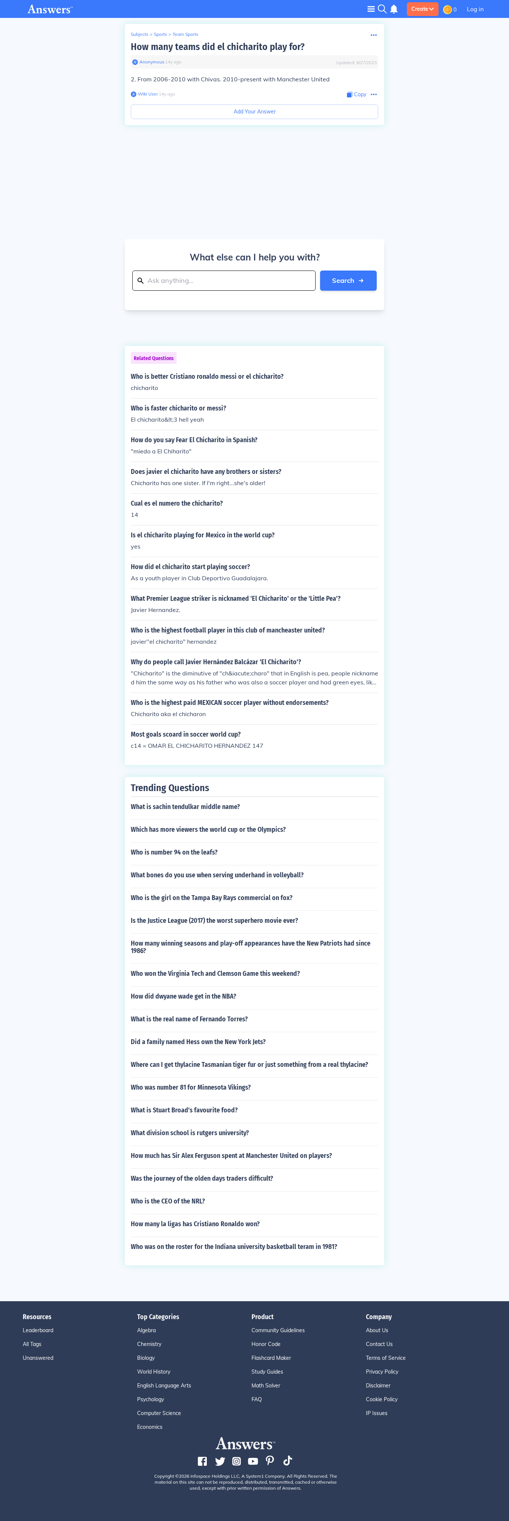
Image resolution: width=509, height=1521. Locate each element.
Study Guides (267, 1371)
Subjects (139, 34)
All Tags (32, 1344)
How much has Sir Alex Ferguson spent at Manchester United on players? (231, 1156)
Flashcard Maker (271, 1358)
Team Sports (185, 34)
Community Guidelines (278, 1330)
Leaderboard (38, 1330)
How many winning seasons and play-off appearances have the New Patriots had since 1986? (250, 947)
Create (419, 9)
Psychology (150, 1399)
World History (153, 1371)
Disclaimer (378, 1385)
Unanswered (38, 1358)
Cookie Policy (382, 1399)
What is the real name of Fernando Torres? (189, 1019)
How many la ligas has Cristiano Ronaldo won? (195, 1224)
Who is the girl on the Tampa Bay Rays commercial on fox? (212, 898)
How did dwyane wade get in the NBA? (183, 996)
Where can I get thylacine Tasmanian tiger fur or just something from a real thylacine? (249, 1065)
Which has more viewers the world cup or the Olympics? (208, 829)
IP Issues (377, 1413)
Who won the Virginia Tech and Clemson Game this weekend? (215, 973)
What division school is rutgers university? (190, 1133)
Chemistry (149, 1344)
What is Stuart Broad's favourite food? (184, 1110)
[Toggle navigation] (371, 9)
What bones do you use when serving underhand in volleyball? (217, 875)
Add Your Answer (255, 111)
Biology (146, 1358)
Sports (160, 34)
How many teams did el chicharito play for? (217, 47)
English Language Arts (164, 1385)
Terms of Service (386, 1358)
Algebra (146, 1330)
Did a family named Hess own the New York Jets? (198, 1042)
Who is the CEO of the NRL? (168, 1201)
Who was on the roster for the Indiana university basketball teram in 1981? (234, 1247)
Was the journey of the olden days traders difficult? (202, 1178)
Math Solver (266, 1385)
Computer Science (159, 1413)
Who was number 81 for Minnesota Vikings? (191, 1087)
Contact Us (379, 1344)
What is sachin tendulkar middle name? (185, 807)
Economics (149, 1427)
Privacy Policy (382, 1371)
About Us (377, 1330)
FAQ (257, 1399)
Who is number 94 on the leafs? (174, 852)
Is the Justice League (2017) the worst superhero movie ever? (214, 920)
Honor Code (266, 1344)
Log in (475, 9)
